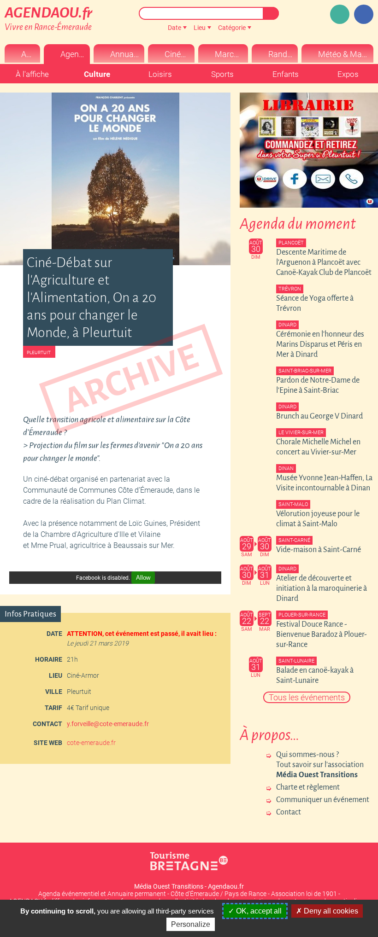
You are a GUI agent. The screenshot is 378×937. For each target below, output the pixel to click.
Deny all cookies (330, 911)
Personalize (190, 924)
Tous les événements (307, 697)
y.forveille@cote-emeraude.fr (108, 723)
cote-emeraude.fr (91, 742)
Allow (143, 577)
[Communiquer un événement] (339, 14)
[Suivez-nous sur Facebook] (363, 14)
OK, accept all (258, 911)
